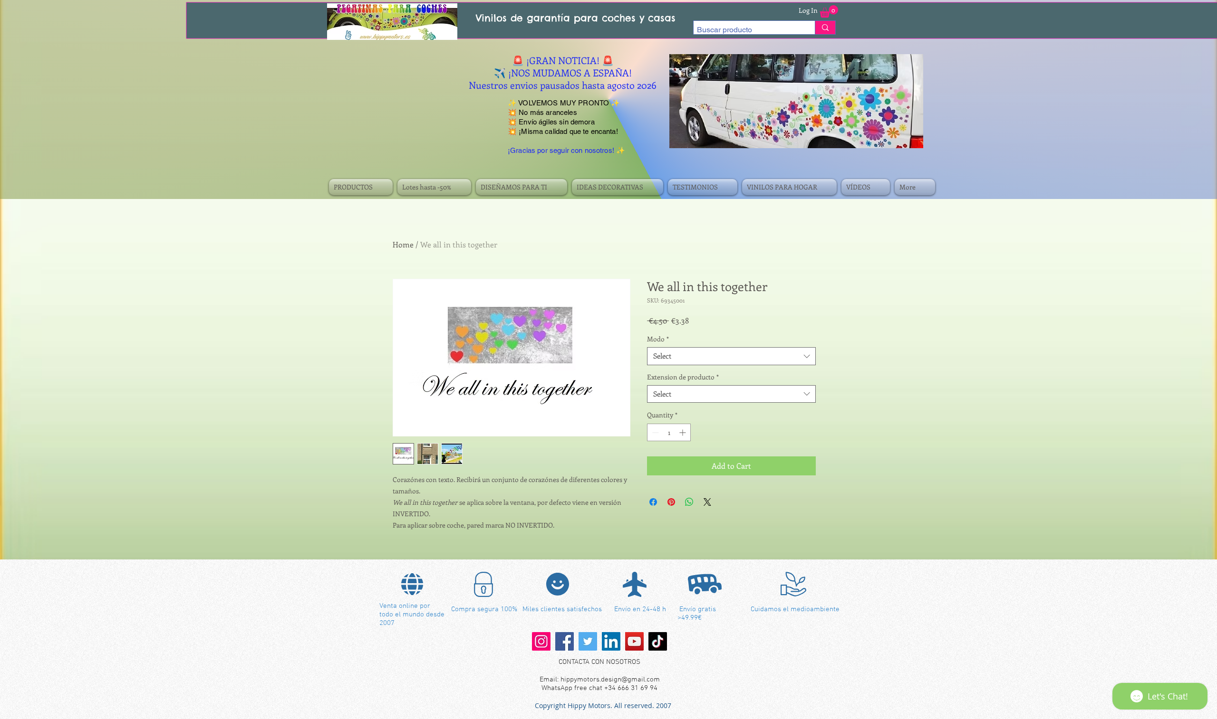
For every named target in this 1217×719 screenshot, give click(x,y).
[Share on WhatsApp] (689, 502)
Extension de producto (683, 377)
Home (403, 244)
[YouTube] (634, 641)
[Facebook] (564, 641)
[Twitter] (588, 641)
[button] (362, 187)
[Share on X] (707, 502)
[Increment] (683, 432)
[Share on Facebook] (653, 502)
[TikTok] (657, 641)
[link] (829, 11)
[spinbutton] (668, 432)
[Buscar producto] (825, 27)
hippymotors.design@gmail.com (610, 679)
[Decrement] (654, 432)
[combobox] (731, 356)
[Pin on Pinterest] (671, 502)
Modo (658, 339)
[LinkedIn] (611, 641)
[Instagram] (541, 641)
